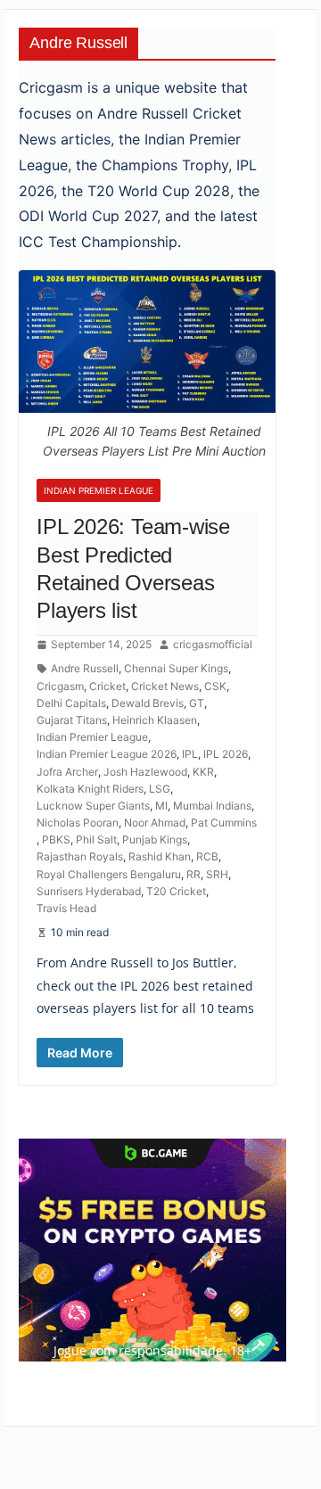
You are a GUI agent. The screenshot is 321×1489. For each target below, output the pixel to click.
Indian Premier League (98, 490)
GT (196, 703)
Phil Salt (96, 839)
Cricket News (165, 686)
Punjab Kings (154, 839)
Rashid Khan (159, 856)
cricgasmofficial (212, 644)
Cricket (107, 686)
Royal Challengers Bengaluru (109, 874)
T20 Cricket (176, 891)
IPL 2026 (225, 754)
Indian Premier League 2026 (107, 754)
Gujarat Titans (72, 720)
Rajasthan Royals (80, 856)
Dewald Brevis (147, 703)
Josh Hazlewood (145, 771)
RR (193, 874)
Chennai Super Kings (176, 668)
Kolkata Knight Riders (90, 788)
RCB (207, 856)
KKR (203, 771)
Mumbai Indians (212, 805)
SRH (217, 874)
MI (161, 805)
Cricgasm (60, 686)
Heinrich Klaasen (154, 720)
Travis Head (66, 908)
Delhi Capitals (71, 703)
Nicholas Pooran (78, 822)
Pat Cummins (224, 822)
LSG (159, 788)
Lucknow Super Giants (93, 805)
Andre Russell (85, 668)
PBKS (56, 839)
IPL (190, 754)
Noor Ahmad (154, 822)
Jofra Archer (67, 771)
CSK (215, 686)
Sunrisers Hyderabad (89, 891)
